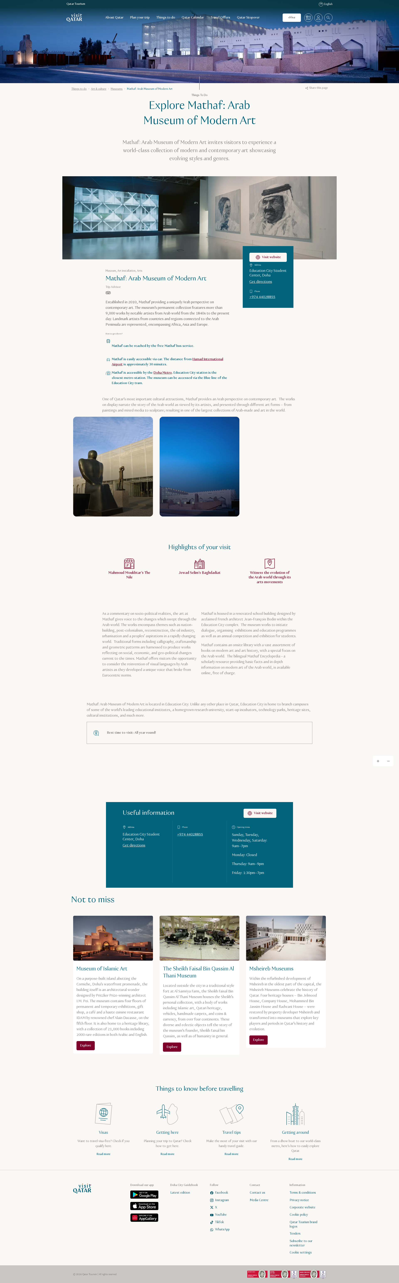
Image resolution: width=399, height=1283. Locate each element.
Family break (226, 666)
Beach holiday (159, 687)
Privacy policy (196, 641)
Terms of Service (232, 645)
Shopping (187, 687)
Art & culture (159, 666)
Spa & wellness (196, 676)
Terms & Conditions (223, 641)
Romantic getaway (162, 676)
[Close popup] (260, 587)
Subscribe (239, 631)
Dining (223, 676)
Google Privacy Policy (203, 645)
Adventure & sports (192, 666)
